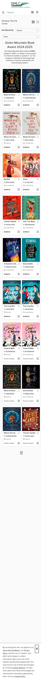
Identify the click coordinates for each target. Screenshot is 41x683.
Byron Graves (10, 182)
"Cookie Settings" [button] (18, 668)
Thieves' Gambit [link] (10, 222)
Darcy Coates (10, 140)
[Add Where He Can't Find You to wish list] (18, 147)
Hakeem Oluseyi (11, 267)
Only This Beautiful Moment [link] (30, 222)
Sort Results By (7, 30)
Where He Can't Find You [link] (11, 137)
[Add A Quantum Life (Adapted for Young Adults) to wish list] (18, 274)
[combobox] (15, 12)
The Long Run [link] (9, 306)
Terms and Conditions (11, 650)
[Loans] (32, 12)
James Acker (10, 309)
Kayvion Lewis (10, 224)
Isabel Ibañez (10, 98)
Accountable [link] (28, 264)
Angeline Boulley (30, 98)
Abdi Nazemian (30, 224)
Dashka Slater (29, 267)
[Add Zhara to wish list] (37, 189)
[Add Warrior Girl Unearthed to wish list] (37, 105)
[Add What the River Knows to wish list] (18, 105)
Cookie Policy (19, 676)
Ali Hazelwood (10, 351)
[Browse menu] (37, 12)
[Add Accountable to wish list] (37, 274)
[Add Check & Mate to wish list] (18, 358)
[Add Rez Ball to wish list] (18, 189)
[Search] (3, 12)
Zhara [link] (25, 179)
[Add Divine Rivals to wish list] (37, 401)
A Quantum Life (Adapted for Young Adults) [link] (11, 264)
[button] (33, 23)
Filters (6, 37)
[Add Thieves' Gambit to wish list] (18, 232)
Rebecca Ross (29, 393)
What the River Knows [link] (11, 95)
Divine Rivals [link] (28, 391)
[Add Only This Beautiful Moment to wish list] (37, 232)
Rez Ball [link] (7, 179)
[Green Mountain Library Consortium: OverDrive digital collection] (20, 5)
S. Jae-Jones (29, 182)
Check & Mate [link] (9, 348)
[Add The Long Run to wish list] (18, 316)
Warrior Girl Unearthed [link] (30, 95)
